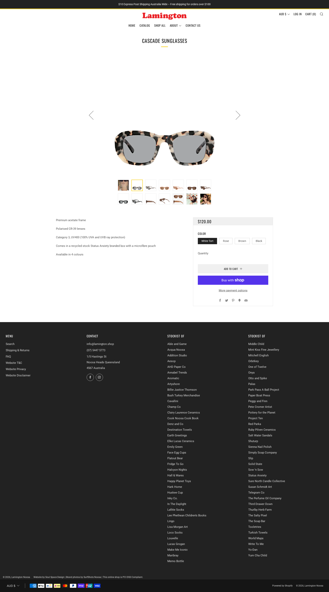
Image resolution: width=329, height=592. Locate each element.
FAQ (8, 356)
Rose (226, 240)
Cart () (310, 14)
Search (10, 344)
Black (259, 240)
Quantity (203, 253)
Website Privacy (16, 369)
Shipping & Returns (18, 350)
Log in (298, 14)
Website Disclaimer (18, 375)
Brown (242, 240)
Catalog (145, 25)
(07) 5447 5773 (96, 350)
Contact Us (193, 25)
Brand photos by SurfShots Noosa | (84, 577)
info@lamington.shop (100, 344)
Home (132, 25)
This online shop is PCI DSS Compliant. (123, 577)
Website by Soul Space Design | (50, 577)
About (174, 25)
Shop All (160, 25)
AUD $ (282, 14)
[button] (123, 185)
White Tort (207, 240)
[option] (164, 115)
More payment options (233, 290)
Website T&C (14, 363)
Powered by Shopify (282, 585)
